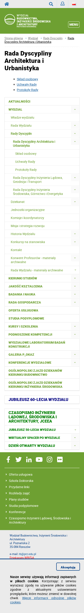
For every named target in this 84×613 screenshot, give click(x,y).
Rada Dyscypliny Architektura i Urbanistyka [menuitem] (34, 143)
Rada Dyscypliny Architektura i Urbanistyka (39, 40)
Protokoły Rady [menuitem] (26, 169)
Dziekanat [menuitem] (18, 202)
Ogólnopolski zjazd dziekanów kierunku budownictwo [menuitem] (35, 372)
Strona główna (13, 38)
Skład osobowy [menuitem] (26, 153)
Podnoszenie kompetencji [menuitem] (30, 334)
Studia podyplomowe (23, 506)
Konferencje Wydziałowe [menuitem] (30, 362)
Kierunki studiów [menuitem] (23, 278)
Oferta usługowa (20, 474)
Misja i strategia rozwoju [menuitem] (28, 226)
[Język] (74, 4)
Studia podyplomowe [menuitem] (26, 318)
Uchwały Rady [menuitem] (25, 161)
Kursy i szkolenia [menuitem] (23, 326)
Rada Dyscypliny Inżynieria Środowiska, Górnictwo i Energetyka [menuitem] (38, 192)
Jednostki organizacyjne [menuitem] (28, 210)
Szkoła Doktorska (21, 481)
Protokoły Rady (27, 90)
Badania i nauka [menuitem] (22, 294)
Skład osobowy (27, 79)
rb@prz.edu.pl (27, 554)
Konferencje (17, 512)
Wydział (33, 38)
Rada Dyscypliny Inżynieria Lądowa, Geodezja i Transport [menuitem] (38, 179)
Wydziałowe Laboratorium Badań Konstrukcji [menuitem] (37, 344)
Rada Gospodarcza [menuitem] (25, 302)
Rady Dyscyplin (52, 38)
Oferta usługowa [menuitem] (23, 310)
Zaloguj (62, 4)
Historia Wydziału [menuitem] (23, 234)
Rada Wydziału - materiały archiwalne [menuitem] (37, 270)
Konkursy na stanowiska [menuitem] (28, 242)
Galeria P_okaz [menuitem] (21, 354)
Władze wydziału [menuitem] (22, 117)
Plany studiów (19, 499)
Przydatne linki (19, 487)
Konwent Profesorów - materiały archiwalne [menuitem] (33, 260)
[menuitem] (75, 109)
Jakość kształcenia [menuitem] (26, 286)
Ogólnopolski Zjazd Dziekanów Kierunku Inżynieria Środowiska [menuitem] (35, 384)
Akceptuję (68, 567)
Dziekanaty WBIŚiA (22, 558)
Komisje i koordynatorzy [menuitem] (27, 218)
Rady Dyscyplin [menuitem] (21, 133)
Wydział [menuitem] (15, 109)
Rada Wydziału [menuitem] (21, 125)
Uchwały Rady (27, 84)
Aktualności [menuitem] (19, 101)
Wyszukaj (51, 4)
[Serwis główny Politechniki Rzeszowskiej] (8, 4)
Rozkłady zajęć (19, 493)
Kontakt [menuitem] (16, 250)
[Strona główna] (33, 21)
